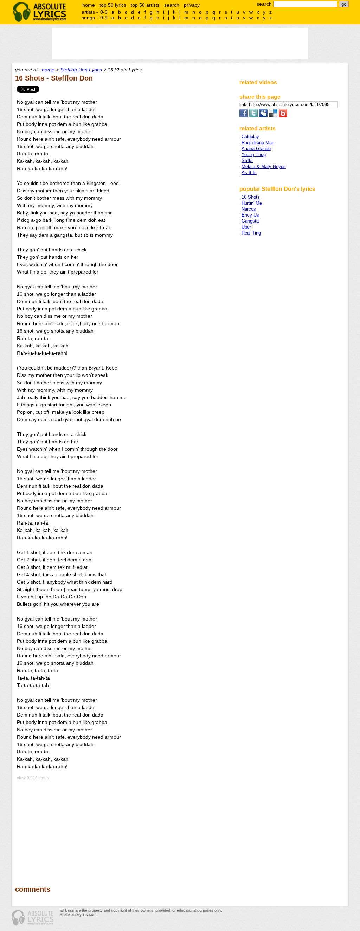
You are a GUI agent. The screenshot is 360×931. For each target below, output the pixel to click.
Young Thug (254, 154)
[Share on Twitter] (253, 115)
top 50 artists (145, 5)
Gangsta (250, 221)
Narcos (249, 209)
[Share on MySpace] (263, 115)
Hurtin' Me (252, 203)
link (243, 104)
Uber (246, 227)
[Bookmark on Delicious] (273, 115)
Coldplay (250, 136)
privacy (192, 5)
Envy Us (250, 215)
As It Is (249, 172)
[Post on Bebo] (283, 115)
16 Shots (251, 197)
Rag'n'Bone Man (258, 142)
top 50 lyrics (112, 5)
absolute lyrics (39, 12)
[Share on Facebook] (243, 115)
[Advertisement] (124, 828)
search (171, 5)
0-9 (104, 12)
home (88, 5)
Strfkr (247, 160)
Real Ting (251, 233)
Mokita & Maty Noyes (264, 166)
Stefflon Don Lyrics (81, 69)
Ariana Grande (256, 148)
